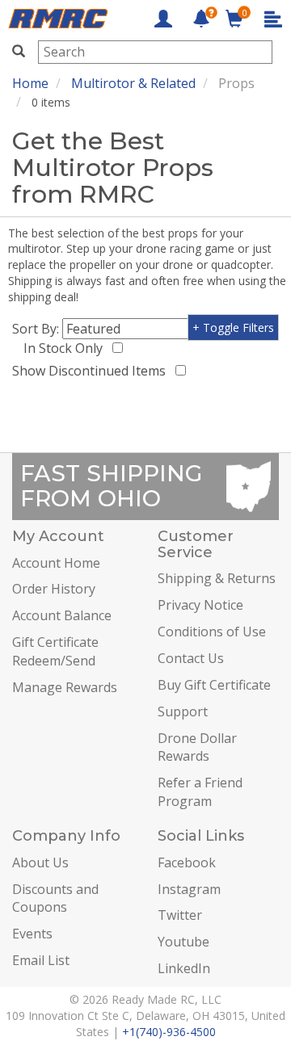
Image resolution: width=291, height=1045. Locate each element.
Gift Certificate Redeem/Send (55, 651)
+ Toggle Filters (233, 327)
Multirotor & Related (133, 83)
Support (183, 711)
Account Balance (62, 615)
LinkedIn (184, 968)
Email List (41, 960)
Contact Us (191, 658)
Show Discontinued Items (92, 371)
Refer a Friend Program (200, 792)
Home (30, 83)
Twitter (180, 915)
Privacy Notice (200, 605)
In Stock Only (66, 348)
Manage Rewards (64, 687)
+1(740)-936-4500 (169, 1031)
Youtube (183, 942)
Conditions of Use (212, 631)
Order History (53, 589)
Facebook (187, 862)
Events (32, 933)
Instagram (189, 889)
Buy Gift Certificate (214, 685)
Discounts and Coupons (55, 898)
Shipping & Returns (217, 578)
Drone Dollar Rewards (197, 747)
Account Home (56, 563)
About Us (40, 862)
